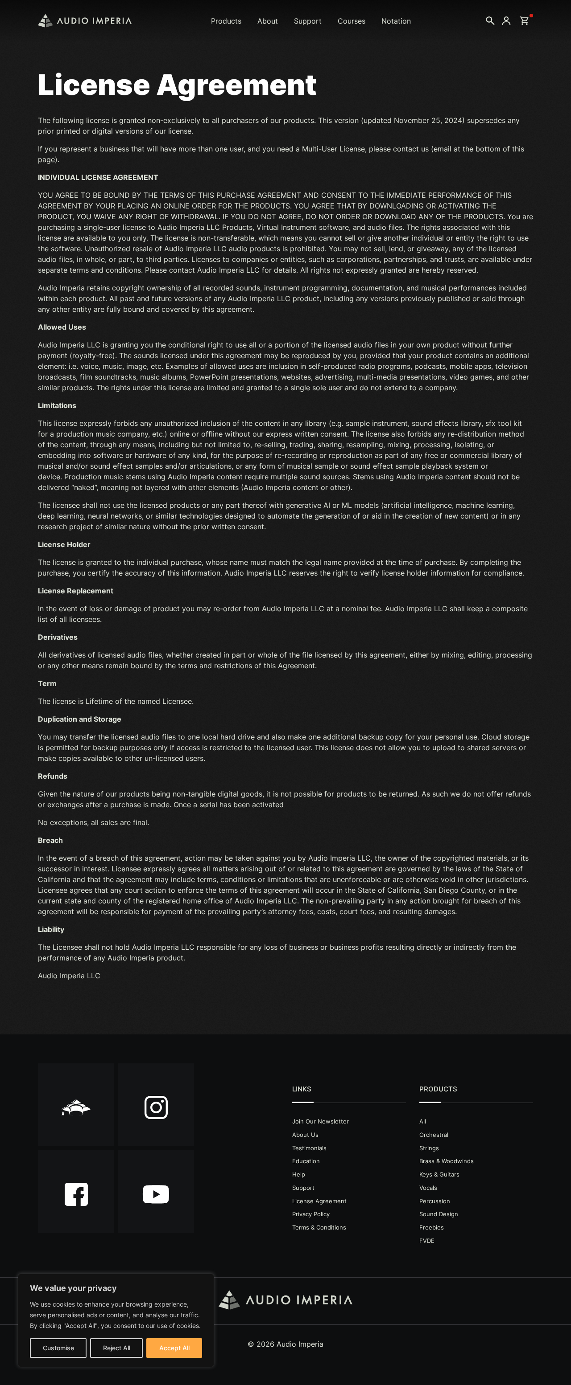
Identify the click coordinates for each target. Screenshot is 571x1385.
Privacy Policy (311, 1213)
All (422, 1121)
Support (308, 20)
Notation (396, 20)
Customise (58, 1348)
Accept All (174, 1348)
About (267, 20)
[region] (116, 1320)
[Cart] (524, 21)
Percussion (434, 1201)
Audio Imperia (85, 20)
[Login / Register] (506, 21)
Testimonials (309, 1148)
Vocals (428, 1187)
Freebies (431, 1227)
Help (298, 1174)
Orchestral (433, 1134)
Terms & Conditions (319, 1227)
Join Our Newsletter (320, 1121)
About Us (305, 1134)
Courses (351, 20)
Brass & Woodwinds (446, 1160)
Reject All (116, 1348)
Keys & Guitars (439, 1174)
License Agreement (319, 1201)
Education (306, 1160)
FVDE (426, 1240)
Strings (429, 1148)
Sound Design (438, 1213)
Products (226, 20)
